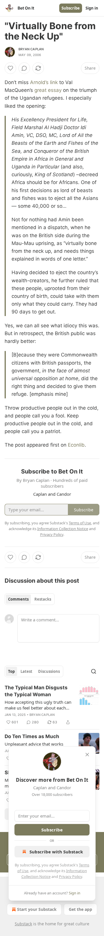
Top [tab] (11, 671)
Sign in (92, 8)
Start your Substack (37, 909)
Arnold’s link (44, 82)
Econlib (76, 445)
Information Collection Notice (62, 528)
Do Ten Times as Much (32, 736)
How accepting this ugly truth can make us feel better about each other (38, 705)
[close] (87, 754)
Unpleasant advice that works (34, 744)
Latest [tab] (26, 671)
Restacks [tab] (42, 599)
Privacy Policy (70, 876)
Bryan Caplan (31, 49)
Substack (23, 923)
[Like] (10, 68)
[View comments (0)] (24, 68)
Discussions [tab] (49, 671)
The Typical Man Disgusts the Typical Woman (36, 691)
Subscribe (71, 8)
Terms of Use (80, 522)
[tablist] (30, 599)
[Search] (93, 671)
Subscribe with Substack (56, 852)
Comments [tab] (18, 599)
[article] (52, 705)
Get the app (80, 909)
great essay (48, 90)
